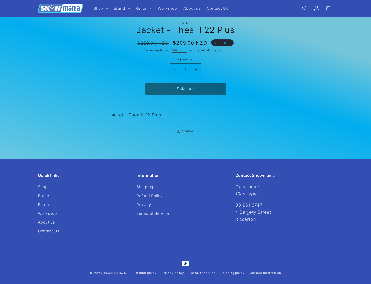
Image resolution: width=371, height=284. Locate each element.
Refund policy (145, 273)
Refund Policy (150, 196)
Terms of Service (153, 213)
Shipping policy (232, 273)
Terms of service (202, 273)
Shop (43, 187)
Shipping (179, 50)
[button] (100, 8)
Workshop (47, 213)
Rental (44, 204)
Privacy (144, 204)
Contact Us (48, 231)
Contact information (265, 273)
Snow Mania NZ (116, 273)
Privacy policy (173, 273)
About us (46, 222)
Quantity (185, 59)
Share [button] (187, 131)
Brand (43, 196)
